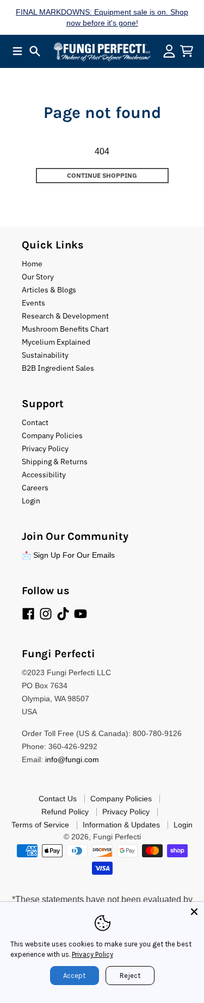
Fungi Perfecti (117, 836)
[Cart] (186, 51)
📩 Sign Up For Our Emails (68, 555)
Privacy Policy (92, 954)
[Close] (194, 911)
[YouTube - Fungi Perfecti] (80, 613)
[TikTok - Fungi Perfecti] (63, 613)
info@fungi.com (72, 759)
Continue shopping (102, 175)
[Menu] (17, 51)
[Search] (34, 51)
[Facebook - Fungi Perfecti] (28, 613)
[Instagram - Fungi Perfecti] (45, 613)
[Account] (169, 51)
